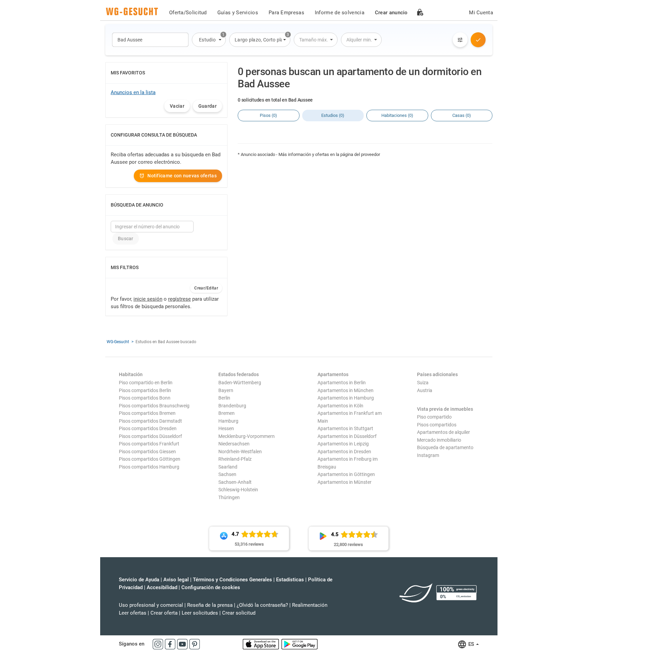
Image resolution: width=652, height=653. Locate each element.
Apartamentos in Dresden (344, 451)
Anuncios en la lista (133, 92)
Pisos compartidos (436, 424)
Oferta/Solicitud (188, 13)
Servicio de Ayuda (139, 580)
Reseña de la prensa (210, 605)
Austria (424, 390)
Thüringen (229, 497)
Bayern (225, 390)
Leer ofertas (132, 613)
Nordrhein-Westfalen (240, 451)
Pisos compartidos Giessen (147, 451)
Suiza (423, 382)
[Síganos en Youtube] (183, 644)
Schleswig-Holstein (238, 489)
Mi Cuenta (481, 13)
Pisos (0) (268, 115)
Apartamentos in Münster (345, 482)
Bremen (226, 413)
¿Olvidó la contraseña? (262, 605)
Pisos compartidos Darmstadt (150, 421)
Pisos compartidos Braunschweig (154, 405)
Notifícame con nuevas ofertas (182, 175)
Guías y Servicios (237, 13)
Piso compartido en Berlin (146, 382)
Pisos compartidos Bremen (147, 413)
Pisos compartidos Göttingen (149, 459)
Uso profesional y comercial (151, 605)
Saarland (227, 467)
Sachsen (227, 474)
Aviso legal (176, 580)
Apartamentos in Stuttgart (345, 428)
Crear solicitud (238, 613)
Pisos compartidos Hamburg (149, 467)
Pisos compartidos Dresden (148, 428)
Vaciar (177, 106)
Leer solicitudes (200, 613)
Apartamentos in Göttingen (346, 474)
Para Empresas (286, 13)
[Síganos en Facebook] (171, 644)
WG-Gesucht (118, 341)
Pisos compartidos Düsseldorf (150, 436)
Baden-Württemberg (239, 382)
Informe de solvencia (339, 13)
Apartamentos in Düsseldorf (347, 436)
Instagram (428, 455)
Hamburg (228, 421)
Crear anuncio (391, 13)
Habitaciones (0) (397, 115)
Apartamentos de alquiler (443, 432)
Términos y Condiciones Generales (232, 580)
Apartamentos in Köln (340, 405)
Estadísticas (290, 580)
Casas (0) (461, 115)
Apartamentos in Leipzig (343, 443)
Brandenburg (232, 405)
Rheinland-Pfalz (235, 459)
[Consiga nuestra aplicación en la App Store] (261, 644)
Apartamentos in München (346, 390)
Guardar (207, 106)
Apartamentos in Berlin (342, 382)
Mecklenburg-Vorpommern (246, 436)
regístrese (179, 299)
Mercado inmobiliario (439, 440)
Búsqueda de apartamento (445, 447)
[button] (209, 40)
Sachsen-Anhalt (235, 482)
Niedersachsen (234, 443)
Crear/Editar (206, 288)
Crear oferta (164, 613)
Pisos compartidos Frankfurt (149, 443)
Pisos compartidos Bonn (144, 398)
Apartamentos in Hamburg (346, 398)
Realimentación (309, 605)
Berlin (224, 398)
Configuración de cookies (210, 587)
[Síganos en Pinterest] (194, 644)
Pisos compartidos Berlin (145, 390)
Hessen (226, 428)
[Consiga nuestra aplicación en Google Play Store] (299, 644)
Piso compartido (434, 417)
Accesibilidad (162, 587)
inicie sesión (147, 299)
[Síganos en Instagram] (158, 644)
